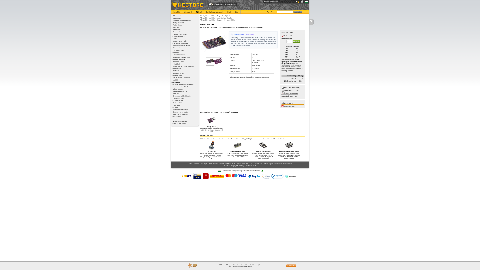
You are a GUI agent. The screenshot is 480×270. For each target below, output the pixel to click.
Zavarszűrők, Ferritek (179, 123)
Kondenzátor (177, 68)
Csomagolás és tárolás (180, 34)
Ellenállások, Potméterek (180, 43)
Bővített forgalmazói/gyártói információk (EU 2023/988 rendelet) (249, 77)
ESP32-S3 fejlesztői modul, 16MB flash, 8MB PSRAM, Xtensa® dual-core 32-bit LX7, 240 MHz (237, 154)
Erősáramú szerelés (179, 48)
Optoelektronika (178, 100)
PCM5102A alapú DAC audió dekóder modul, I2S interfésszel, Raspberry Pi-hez (211, 129)
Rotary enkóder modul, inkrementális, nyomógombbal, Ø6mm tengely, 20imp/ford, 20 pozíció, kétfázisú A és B (211, 155)
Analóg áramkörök (178, 23)
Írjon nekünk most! (289, 106)
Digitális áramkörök (179, 36)
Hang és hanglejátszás (224, 16)
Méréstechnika (177, 75)
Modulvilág (176, 82)
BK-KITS (249, 163)
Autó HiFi (175, 27)
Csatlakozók (177, 32)
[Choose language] (306, 1)
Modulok (175, 80)
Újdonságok (188, 12)
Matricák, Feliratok (178, 73)
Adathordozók (177, 18)
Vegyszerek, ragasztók (180, 121)
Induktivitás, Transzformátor (181, 57)
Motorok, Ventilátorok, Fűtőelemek (183, 84)
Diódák (175, 39)
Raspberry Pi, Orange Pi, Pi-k (226, 20)
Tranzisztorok (177, 116)
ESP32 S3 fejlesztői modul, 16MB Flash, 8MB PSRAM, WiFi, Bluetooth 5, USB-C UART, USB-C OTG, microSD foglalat (289, 155)
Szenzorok (176, 107)
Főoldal (190, 163)
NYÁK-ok (176, 93)
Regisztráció (274, 1)
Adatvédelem (241, 163)
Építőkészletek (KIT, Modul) (181, 45)
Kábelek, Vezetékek (179, 59)
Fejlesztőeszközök (178, 50)
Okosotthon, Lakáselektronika (182, 96)
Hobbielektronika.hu (179, 55)
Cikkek (229, 12)
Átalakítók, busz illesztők (224, 18)
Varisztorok (176, 119)
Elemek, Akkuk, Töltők (179, 41)
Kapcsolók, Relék (178, 61)
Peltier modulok (177, 103)
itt (246, 266)
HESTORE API (257, 163)
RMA (210, 163)
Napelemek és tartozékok (181, 91)
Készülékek (176, 64)
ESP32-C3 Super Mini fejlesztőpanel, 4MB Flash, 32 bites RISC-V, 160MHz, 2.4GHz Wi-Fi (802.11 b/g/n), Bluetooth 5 (263, 155)
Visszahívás (278, 163)
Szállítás (196, 163)
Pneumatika (176, 105)
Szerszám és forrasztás (180, 112)
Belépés (266, 1)
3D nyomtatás (177, 16)
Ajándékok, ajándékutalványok (182, 20)
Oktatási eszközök (178, 98)
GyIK (206, 163)
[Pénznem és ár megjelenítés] (302, 1)
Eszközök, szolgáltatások (214, 12)
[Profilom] (292, 1)
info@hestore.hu (230, 4)
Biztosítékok (176, 29)
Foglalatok (176, 52)
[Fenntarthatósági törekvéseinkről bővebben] (262, 171)
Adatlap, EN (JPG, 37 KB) (292, 88)
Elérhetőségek (287, 163)
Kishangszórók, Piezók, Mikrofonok (183, 66)
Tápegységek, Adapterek (180, 114)
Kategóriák (176, 12)
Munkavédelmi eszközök (180, 87)
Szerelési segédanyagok (180, 109)
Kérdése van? (218, 4)
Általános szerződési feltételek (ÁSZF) (224, 163)
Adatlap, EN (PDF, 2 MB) (291, 90)
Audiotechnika (177, 25)
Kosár (200, 12)
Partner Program (268, 163)
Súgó (236, 12)
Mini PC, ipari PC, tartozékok (181, 77)
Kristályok (176, 71)
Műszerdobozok (178, 89)
